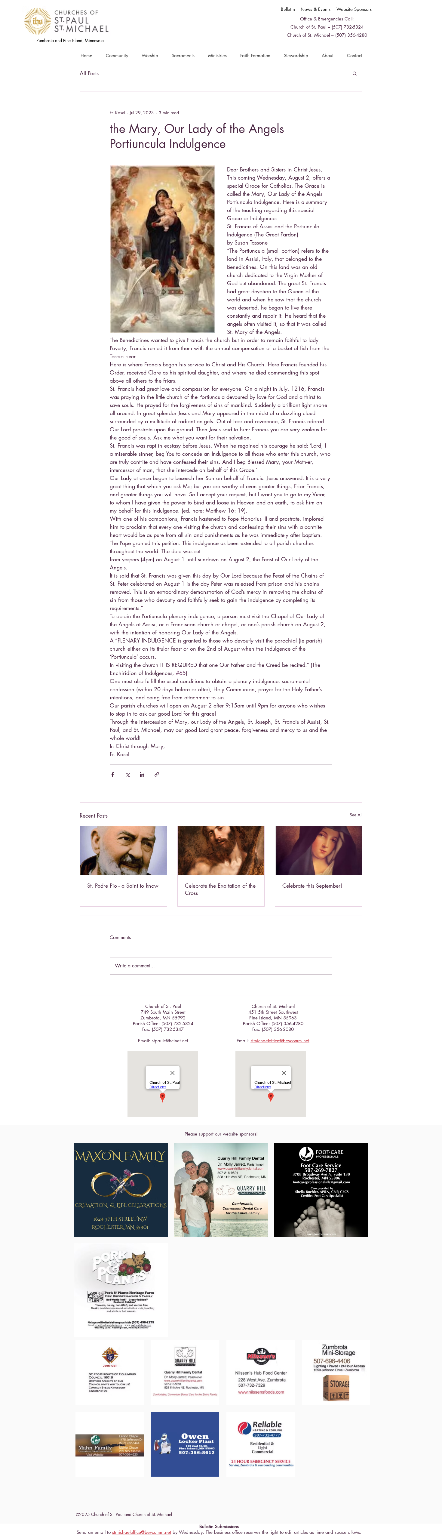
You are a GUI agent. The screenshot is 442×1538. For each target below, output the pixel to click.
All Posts (89, 73)
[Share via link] (157, 774)
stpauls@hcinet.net (170, 1040)
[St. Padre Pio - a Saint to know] (123, 850)
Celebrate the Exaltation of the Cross (220, 889)
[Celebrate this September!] (318, 850)
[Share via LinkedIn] (142, 774)
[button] (117, 56)
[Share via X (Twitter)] (127, 774)
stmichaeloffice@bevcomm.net (279, 1040)
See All (356, 815)
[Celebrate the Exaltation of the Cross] (221, 850)
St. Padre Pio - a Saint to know (122, 885)
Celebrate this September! (312, 885)
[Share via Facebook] (112, 774)
